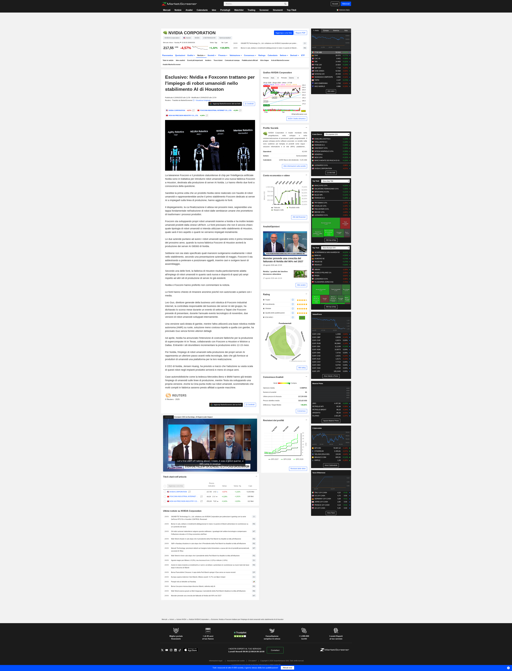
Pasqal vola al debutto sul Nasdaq (183, 582)
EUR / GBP (316, 337)
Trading (251, 10)
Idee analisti (180, 60)
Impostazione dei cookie (236, 661)
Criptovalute (317, 428)
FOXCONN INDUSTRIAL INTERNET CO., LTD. (184, 496)
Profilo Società (270, 128)
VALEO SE (318, 262)
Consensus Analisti (273, 377)
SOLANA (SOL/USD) (322, 454)
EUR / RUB (316, 343)
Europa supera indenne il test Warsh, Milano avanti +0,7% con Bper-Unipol (198, 577)
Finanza (222, 55)
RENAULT (318, 265)
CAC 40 (317, 58)
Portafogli (225, 10)
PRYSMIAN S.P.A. (321, 203)
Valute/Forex (317, 314)
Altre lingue (264, 60)
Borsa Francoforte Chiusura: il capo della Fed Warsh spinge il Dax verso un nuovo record (203, 572)
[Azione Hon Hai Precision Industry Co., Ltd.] (206, 115)
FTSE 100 (318, 65)
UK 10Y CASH (320, 508)
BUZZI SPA (319, 195)
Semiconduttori (301, 156)
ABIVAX (317, 270)
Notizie (178, 10)
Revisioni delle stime (298, 469)
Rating (266, 294)
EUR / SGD (316, 368)
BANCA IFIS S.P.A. (321, 186)
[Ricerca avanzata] (285, 4)
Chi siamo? (252, 661)
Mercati (166, 10)
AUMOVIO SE (320, 259)
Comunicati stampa (232, 60)
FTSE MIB (318, 52)
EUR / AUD (316, 359)
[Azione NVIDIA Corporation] (193, 110)
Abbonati (346, 4)
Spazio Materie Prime (331, 421)
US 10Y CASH (320, 496)
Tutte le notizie (168, 60)
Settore (283, 55)
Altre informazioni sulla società (294, 166)
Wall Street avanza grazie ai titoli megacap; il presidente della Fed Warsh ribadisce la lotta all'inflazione (208, 591)
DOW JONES (319, 71)
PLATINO (315, 416)
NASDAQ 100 (320, 74)
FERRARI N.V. (320, 145)
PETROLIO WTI (318, 406)
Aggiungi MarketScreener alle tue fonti (226, 104)
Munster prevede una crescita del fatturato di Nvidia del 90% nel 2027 (196, 596)
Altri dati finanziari (299, 217)
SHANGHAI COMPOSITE (324, 77)
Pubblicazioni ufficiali (250, 60)
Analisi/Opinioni (271, 226)
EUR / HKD (316, 365)
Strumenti (278, 10)
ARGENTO (316, 413)
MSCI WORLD (320, 86)
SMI (316, 62)
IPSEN (317, 276)
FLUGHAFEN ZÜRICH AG (324, 282)
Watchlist (238, 10)
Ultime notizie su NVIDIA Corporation (182, 511)
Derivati (294, 55)
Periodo (266, 78)
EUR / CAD (316, 356)
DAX (316, 55)
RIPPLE (317, 460)
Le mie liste (331, 173)
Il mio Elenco (317, 134)
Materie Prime (317, 383)
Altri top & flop (331, 240)
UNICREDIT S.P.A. (321, 148)
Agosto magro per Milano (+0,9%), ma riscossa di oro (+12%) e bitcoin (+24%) (199, 560)
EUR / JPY (316, 371)
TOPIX (317, 80)
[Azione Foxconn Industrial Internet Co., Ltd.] (240, 110)
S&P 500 (318, 68)
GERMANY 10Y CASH (323, 499)
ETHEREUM (319, 451)
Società (211, 55)
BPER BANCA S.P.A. (322, 192)
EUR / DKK (316, 353)
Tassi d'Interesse (318, 473)
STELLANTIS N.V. (321, 142)
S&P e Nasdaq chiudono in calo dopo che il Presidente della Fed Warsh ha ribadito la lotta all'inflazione (208, 543)
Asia (346, 30)
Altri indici (331, 91)
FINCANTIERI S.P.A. (322, 209)
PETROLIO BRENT (319, 410)
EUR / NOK (316, 349)
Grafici (190, 55)
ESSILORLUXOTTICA (322, 139)
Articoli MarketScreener (280, 60)
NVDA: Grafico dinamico (297, 119)
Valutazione (235, 55)
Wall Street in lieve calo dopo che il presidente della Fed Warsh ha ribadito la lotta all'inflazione (205, 556)
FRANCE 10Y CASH (322, 505)
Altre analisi (301, 285)
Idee (214, 10)
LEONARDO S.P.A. (321, 165)
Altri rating (302, 368)
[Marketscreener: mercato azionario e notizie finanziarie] (179, 4)
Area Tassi (331, 513)
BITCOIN (318, 448)
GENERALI (319, 154)
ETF (303, 55)
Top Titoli (291, 10)
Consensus (249, 55)
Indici (317, 30)
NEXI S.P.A (318, 157)
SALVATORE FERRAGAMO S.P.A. (327, 189)
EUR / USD (316, 334)
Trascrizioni (218, 60)
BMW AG (318, 255)
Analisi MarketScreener (172, 64)
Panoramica (167, 55)
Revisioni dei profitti (273, 420)
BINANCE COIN (320, 457)
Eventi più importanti (195, 60)
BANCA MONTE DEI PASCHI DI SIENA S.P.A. (328, 160)
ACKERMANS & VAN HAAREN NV (327, 252)
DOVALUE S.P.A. (321, 206)
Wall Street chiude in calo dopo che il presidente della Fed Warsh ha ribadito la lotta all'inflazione (206, 539)
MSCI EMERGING (321, 83)
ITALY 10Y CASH (321, 493)
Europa (326, 30)
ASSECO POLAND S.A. (323, 273)
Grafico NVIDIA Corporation (277, 72)
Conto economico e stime (276, 175)
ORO (314, 403)
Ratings (261, 55)
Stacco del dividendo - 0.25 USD (295, 160)
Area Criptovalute (331, 465)
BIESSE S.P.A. (320, 212)
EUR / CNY (316, 362)
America (336, 30)
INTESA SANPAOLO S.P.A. (324, 151)
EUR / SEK (316, 346)
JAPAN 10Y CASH (321, 502)
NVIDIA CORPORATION (178, 492)
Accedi (335, 4)
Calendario (202, 10)
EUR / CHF (316, 340)
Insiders (208, 60)
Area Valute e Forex (331, 376)
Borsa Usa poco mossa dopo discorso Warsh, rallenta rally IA (193, 586)
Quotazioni (180, 55)
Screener (264, 10)
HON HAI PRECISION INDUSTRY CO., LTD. (184, 501)
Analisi (189, 10)
